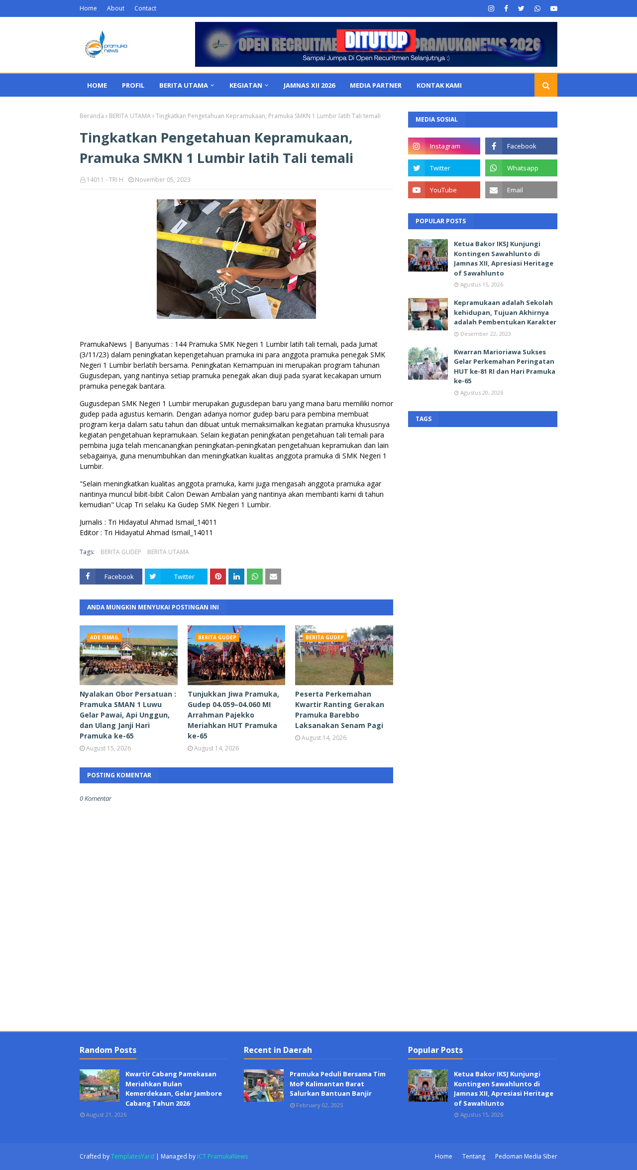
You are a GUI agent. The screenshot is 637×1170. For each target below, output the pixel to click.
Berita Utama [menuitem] (183, 85)
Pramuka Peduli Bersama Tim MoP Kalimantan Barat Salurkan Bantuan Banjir (338, 1083)
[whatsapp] (537, 8)
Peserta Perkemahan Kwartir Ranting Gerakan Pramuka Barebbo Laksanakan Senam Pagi (339, 709)
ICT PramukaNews (222, 1156)
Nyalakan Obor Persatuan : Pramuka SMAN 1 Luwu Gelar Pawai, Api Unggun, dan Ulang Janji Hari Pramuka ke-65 (128, 714)
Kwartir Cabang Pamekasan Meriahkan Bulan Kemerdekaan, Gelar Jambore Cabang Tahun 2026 (173, 1088)
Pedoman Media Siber (526, 1156)
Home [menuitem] (97, 85)
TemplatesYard (132, 1156)
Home (88, 8)
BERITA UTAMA (130, 116)
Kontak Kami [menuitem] (439, 85)
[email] (521, 189)
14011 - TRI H (105, 179)
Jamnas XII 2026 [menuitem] (309, 85)
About (115, 8)
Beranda (92, 116)
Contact (145, 8)
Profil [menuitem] (133, 85)
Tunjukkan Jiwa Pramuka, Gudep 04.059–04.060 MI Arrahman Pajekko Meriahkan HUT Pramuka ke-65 (233, 714)
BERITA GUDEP (121, 552)
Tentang (473, 1156)
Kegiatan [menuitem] (245, 85)
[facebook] (506, 8)
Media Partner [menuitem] (376, 85)
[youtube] (552, 8)
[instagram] (491, 8)
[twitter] (521, 8)
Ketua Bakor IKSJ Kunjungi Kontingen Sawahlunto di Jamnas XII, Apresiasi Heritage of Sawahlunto (503, 258)
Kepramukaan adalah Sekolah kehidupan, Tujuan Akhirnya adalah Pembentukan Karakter (505, 312)
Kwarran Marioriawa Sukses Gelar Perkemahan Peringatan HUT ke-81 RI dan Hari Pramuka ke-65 (504, 366)
